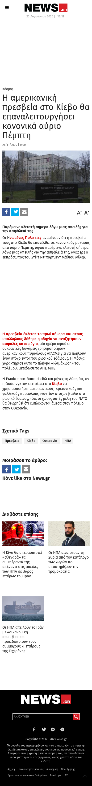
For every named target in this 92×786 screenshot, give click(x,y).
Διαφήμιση (52, 769)
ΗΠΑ (67, 441)
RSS (66, 775)
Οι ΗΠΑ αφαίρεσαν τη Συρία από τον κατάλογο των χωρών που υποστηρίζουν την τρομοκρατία (68, 562)
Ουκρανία (49, 441)
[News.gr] (46, 8)
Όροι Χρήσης (68, 769)
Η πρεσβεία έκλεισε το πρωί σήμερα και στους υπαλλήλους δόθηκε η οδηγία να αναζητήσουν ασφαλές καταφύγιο (42, 339)
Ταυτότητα (56, 775)
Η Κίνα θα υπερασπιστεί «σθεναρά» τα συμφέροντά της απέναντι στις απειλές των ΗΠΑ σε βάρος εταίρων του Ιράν (22, 564)
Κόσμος (7, 89)
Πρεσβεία (12, 441)
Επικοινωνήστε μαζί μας (31, 769)
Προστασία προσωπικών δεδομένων (27, 775)
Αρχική (11, 769)
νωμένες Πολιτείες (26, 237)
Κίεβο (57, 383)
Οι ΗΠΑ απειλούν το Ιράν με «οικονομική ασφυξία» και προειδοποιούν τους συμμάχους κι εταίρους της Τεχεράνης (23, 639)
